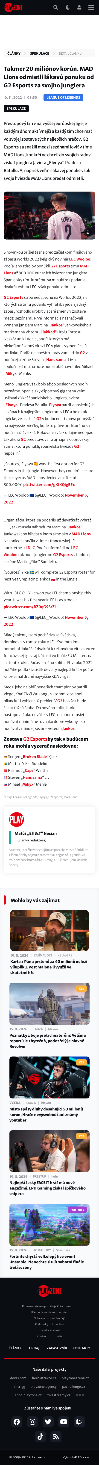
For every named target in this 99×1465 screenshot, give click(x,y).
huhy (54, 1176)
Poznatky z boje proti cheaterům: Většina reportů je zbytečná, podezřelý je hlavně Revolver (47, 1041)
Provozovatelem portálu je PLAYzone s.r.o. (49, 1306)
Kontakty (81, 1348)
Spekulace (39, 53)
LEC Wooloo (79, 259)
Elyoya (11, 405)
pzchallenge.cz (73, 1387)
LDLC (30, 547)
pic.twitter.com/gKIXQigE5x (49, 484)
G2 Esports (60, 266)
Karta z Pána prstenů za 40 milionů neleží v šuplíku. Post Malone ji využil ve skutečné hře (48, 967)
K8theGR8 (65, 955)
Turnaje (34, 1348)
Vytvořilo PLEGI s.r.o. (76, 1457)
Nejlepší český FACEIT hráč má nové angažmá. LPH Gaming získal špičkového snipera (47, 1188)
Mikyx (11, 373)
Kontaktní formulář (49, 1336)
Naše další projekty (49, 1369)
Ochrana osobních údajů (49, 1318)
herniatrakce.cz (44, 1378)
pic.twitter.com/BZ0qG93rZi (30, 606)
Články (13, 53)
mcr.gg (19, 1387)
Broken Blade (35, 756)
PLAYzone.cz (37, 1457)
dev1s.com (18, 1378)
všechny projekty (80, 1395)
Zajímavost (43, 955)
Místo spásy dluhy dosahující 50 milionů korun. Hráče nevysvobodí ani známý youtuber (46, 1114)
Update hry (42, 1250)
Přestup (39, 1176)
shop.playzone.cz (28, 1395)
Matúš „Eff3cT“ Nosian (36, 833)
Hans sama (56, 359)
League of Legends (63, 97)
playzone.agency (44, 1387)
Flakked (48, 332)
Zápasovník (57, 1348)
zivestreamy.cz (58, 1395)
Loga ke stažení (50, 1330)
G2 (82, 352)
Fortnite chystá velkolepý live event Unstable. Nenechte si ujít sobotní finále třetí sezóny (46, 1262)
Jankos (56, 325)
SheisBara (63, 1250)
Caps (29, 770)
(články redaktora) (32, 840)
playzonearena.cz (75, 1378)
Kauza (38, 1029)
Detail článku (70, 54)
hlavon (53, 1029)
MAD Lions (81, 534)
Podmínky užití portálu (49, 1324)
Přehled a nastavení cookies (49, 1312)
